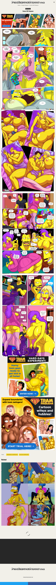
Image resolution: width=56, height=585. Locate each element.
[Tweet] (14, 583)
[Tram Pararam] (28, 27)
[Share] (42, 583)
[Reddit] (30, 573)
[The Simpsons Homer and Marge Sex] (41, 473)
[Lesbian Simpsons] (14, 515)
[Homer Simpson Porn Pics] (41, 515)
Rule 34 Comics (28, 8)
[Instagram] (28, 573)
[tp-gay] (28, 396)
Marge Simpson (24, 5)
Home (19, 5)
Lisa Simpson (24, 454)
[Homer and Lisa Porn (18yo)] (14, 473)
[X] (26, 573)
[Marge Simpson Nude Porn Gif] (14, 494)
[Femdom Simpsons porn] (41, 494)
